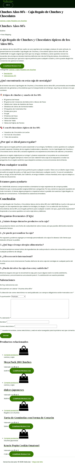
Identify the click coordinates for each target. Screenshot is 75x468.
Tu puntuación (6, 296)
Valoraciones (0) (10, 76)
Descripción (8, 73)
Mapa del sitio (37, 462)
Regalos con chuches (19, 21)
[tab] (39, 73)
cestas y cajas (5, 21)
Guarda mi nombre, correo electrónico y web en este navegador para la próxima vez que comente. (38, 330)
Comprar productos (12, 66)
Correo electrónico (7, 326)
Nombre (3, 322)
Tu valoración (5, 318)
